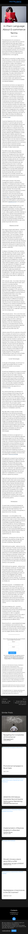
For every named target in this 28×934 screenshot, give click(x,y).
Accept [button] (14, 930)
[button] (2, 2)
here (9, 117)
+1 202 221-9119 (14, 914)
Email (13, 646)
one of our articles (13, 454)
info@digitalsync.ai (14, 912)
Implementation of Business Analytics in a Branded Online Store (13, 830)
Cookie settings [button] (6, 930)
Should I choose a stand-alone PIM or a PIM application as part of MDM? (13, 861)
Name (13, 641)
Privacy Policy (7, 658)
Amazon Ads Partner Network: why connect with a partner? (20, 702)
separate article (12, 201)
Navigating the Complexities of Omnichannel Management (13, 737)
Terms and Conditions (18, 658)
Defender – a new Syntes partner (6, 701)
